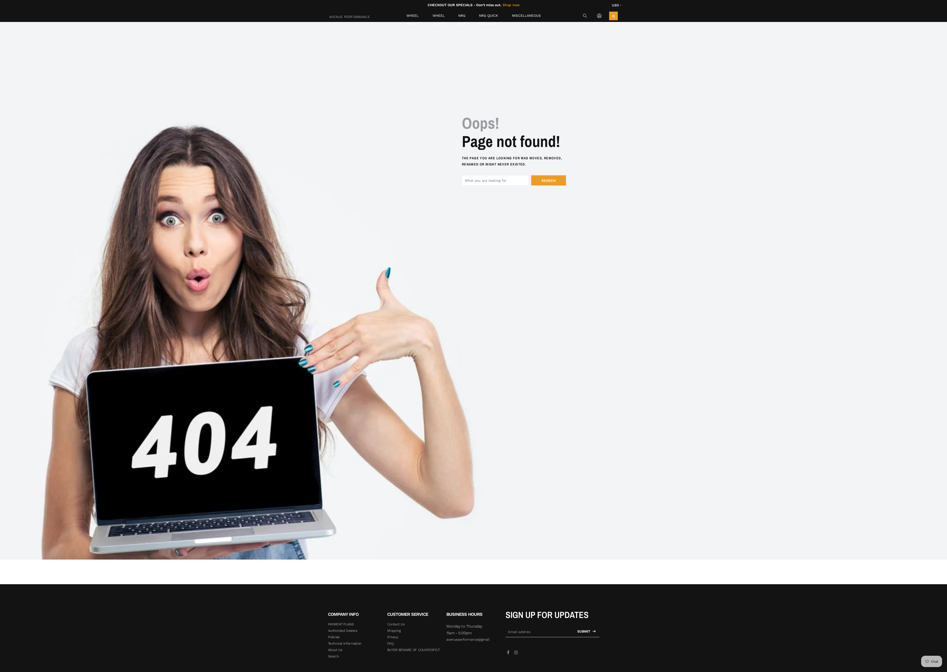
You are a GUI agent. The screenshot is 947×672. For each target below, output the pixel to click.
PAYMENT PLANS (341, 624)
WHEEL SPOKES (413, 17)
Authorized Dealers (342, 631)
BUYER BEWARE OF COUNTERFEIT (413, 650)
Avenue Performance (349, 17)
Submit (584, 631)
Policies (333, 637)
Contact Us (395, 624)
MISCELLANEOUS (526, 16)
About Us (335, 650)
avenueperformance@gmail (467, 639)
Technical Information (344, 643)
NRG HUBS (463, 17)
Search (549, 180)
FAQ (390, 643)
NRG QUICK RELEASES (488, 17)
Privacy (392, 637)
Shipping (394, 631)
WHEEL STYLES (439, 17)
